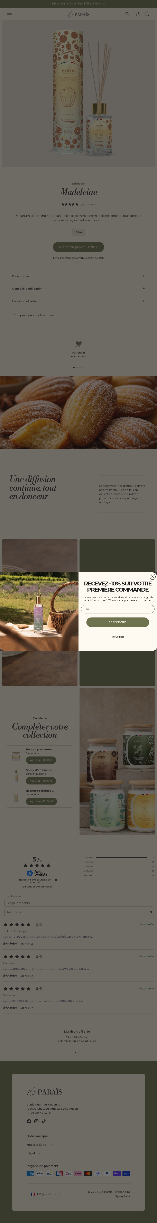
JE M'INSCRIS (117, 622)
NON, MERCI (118, 637)
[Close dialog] (153, 577)
